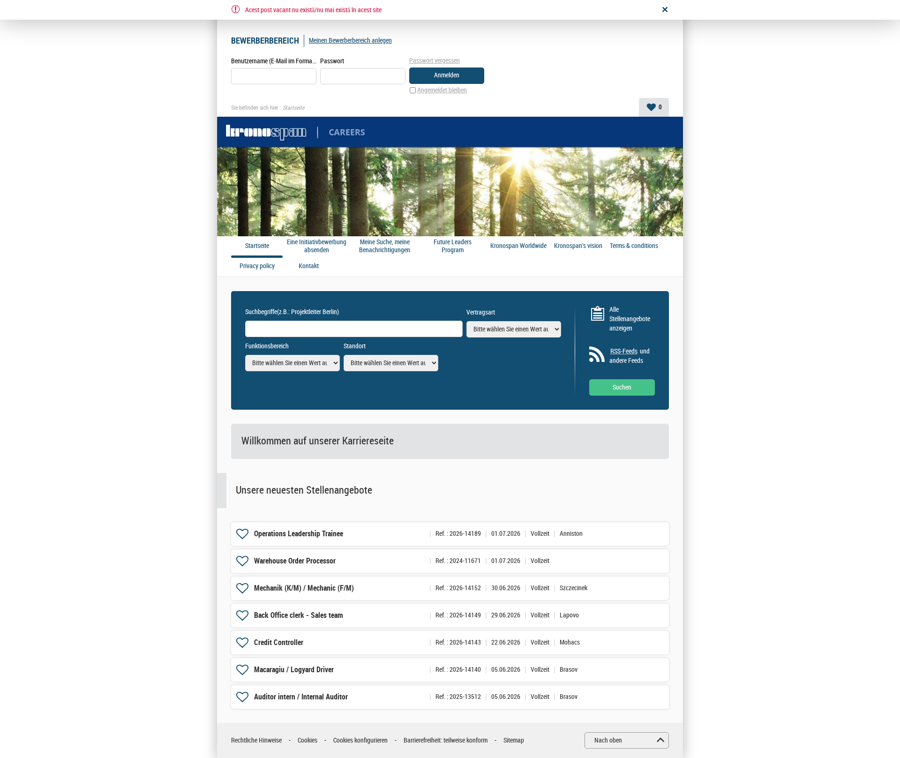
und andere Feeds (629, 356)
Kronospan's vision (578, 246)
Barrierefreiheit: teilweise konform (446, 740)
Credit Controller (278, 642)
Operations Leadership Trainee (298, 533)
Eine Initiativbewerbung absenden (316, 246)
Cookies (307, 740)
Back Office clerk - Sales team (298, 615)
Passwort (332, 61)
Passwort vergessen (434, 61)
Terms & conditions (634, 246)
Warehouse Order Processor (295, 560)
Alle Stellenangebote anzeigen (629, 319)
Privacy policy (257, 266)
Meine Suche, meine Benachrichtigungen (384, 246)
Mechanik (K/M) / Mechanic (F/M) (304, 588)
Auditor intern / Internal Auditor (301, 696)
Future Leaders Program (453, 246)
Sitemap (513, 740)
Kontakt (309, 266)
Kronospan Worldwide (518, 246)
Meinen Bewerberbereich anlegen (350, 41)
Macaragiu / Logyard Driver (294, 669)
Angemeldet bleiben (442, 90)
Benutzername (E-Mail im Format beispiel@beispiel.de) (273, 61)
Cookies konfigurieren (360, 740)
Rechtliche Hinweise (256, 740)
